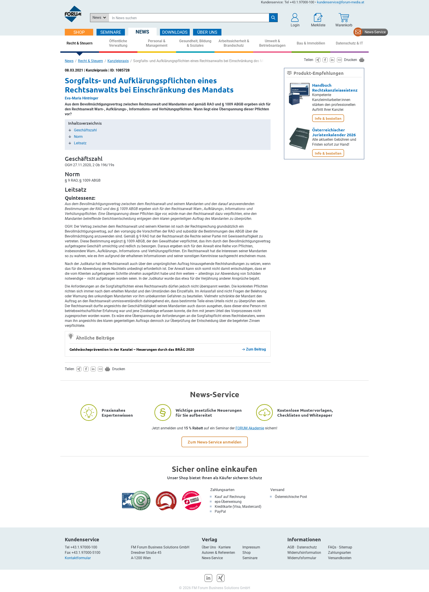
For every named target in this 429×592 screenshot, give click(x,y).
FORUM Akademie (250, 428)
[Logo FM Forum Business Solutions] (73, 14)
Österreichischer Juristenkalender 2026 (334, 132)
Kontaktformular (78, 558)
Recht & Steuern (90, 61)
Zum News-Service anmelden (215, 441)
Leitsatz (80, 143)
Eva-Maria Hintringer (81, 98)
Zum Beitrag (256, 349)
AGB (290, 547)
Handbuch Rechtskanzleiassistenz (335, 87)
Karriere (225, 547)
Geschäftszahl (85, 130)
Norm (78, 137)
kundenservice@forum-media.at (340, 2)
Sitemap (345, 547)
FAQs (332, 547)
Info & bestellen (328, 118)
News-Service (375, 32)
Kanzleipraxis (118, 61)
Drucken (118, 369)
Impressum (251, 547)
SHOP (79, 32)
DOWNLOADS (174, 32)
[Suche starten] (273, 17)
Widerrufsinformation (304, 552)
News (69, 61)
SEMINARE (110, 32)
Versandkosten (339, 558)
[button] (295, 20)
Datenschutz (307, 547)
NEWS (142, 32)
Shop (246, 552)
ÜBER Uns (207, 32)
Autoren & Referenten (218, 552)
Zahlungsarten (222, 489)
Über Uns (209, 547)
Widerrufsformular (301, 558)
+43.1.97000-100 (83, 547)
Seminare (249, 558)
